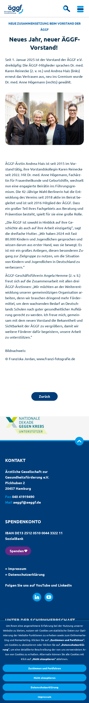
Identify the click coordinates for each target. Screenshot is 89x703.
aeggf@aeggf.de (27, 502)
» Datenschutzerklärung (25, 574)
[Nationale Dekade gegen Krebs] (26, 438)
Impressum (44, 696)
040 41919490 (23, 496)
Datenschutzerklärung (44, 687)
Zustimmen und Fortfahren (44, 668)
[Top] (79, 441)
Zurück (44, 396)
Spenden (17, 551)
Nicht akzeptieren (45, 677)
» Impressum (15, 568)
